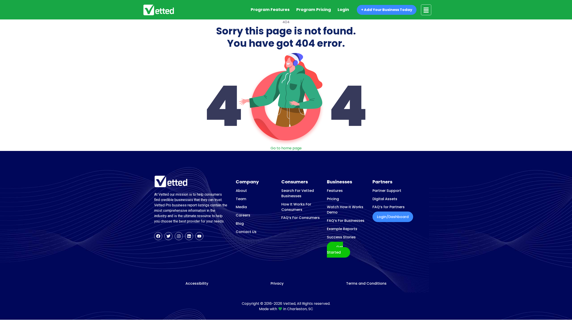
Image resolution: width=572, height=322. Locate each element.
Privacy (277, 283)
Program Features (270, 9)
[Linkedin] (189, 236)
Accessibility (196, 283)
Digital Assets (384, 198)
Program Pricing (313, 9)
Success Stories (341, 237)
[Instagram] (179, 236)
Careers (243, 215)
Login (343, 9)
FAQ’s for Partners (388, 207)
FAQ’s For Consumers (300, 217)
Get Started (335, 249)
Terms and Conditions (366, 283)
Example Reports (342, 228)
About (241, 190)
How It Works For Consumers (296, 207)
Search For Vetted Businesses (297, 193)
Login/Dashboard (393, 216)
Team (241, 198)
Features (335, 190)
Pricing (333, 198)
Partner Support (386, 190)
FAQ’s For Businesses (345, 220)
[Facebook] (158, 236)
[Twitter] (168, 236)
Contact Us (246, 231)
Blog (240, 223)
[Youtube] (199, 236)
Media (241, 207)
